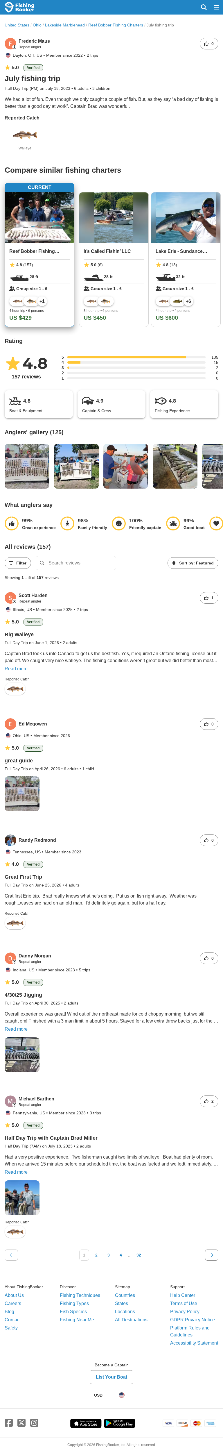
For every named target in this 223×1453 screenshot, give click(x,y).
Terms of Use (183, 1303)
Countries (125, 1295)
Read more (16, 668)
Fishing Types (74, 1303)
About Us (14, 1295)
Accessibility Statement (194, 1343)
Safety (11, 1327)
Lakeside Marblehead (65, 25)
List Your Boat (111, 1377)
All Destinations (131, 1319)
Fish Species (73, 1311)
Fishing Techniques (80, 1295)
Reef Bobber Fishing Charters (115, 25)
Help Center (182, 1295)
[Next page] (211, 1255)
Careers (13, 1303)
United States (17, 25)
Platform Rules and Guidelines (190, 1331)
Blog (9, 1311)
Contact (13, 1319)
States (121, 1303)
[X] (21, 1423)
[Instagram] (34, 1423)
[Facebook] (9, 1423)
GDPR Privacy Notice (192, 1319)
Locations (125, 1311)
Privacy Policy (184, 1311)
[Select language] (121, 1395)
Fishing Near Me (77, 1319)
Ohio (37, 25)
